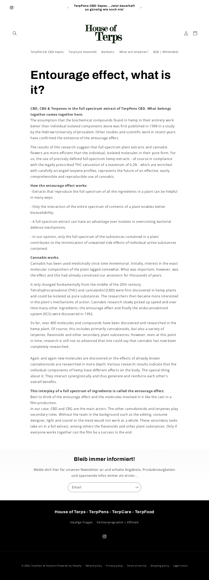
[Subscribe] (136, 487)
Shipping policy (160, 565)
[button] (14, 33)
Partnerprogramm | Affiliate (118, 522)
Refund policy (94, 565)
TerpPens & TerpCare (44, 565)
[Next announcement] (140, 7)
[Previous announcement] (68, 7)
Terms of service (137, 565)
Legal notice (180, 565)
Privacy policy (114, 565)
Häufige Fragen (81, 522)
